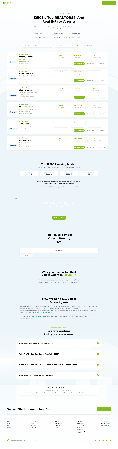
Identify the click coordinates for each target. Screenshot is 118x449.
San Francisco (59, 423)
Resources (80, 429)
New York (60, 13)
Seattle (57, 427)
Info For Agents (105, 423)
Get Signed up (105, 425)
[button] (55, 153)
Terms (28, 440)
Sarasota (57, 425)
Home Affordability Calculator (31, 393)
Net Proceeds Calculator (78, 393)
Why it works (80, 425)
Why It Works (64, 3)
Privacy (34, 440)
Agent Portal (104, 421)
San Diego (58, 421)
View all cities (58, 418)
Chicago (9, 427)
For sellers (80, 421)
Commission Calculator (47, 393)
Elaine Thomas (25, 90)
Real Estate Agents (51, 13)
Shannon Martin (26, 107)
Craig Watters (25, 140)
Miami (32, 423)
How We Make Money (81, 432)
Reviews (79, 427)
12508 (26, 255)
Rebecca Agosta (26, 73)
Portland (33, 427)
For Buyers (54, 3)
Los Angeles (34, 421)
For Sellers (46, 3)
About (72, 3)
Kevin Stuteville (36, 316)
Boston (9, 425)
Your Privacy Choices (43, 440)
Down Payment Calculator (62, 393)
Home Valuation (91, 393)
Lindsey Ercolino (26, 57)
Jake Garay (24, 124)
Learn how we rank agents (44, 312)
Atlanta (9, 421)
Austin (8, 423)
